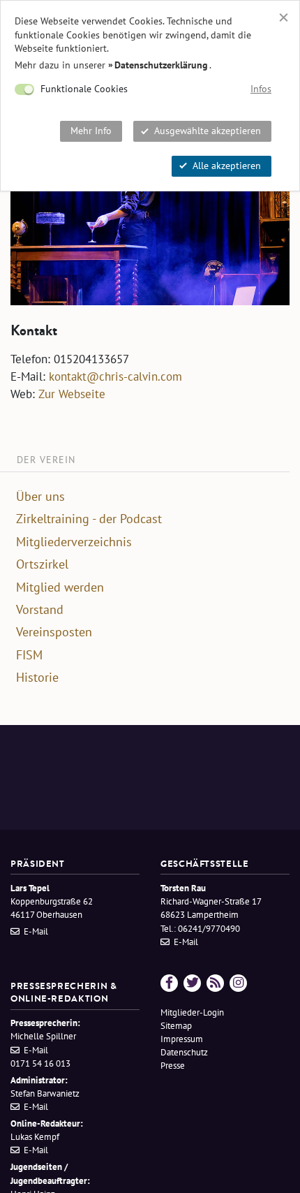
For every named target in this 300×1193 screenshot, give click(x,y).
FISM (29, 655)
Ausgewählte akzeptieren (207, 130)
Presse (172, 1065)
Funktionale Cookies (84, 88)
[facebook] (169, 983)
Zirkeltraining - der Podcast (89, 519)
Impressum (181, 1039)
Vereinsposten (54, 632)
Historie (37, 677)
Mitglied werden (60, 587)
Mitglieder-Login (192, 1012)
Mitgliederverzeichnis (74, 542)
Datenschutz (184, 1052)
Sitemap (176, 1026)
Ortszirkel (42, 564)
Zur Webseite (71, 394)
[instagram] (238, 983)
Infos (260, 88)
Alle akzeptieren (227, 165)
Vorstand (39, 609)
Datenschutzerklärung (161, 65)
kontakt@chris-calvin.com (115, 376)
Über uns (40, 496)
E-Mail (36, 931)
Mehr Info (91, 130)
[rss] (215, 983)
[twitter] (192, 983)
